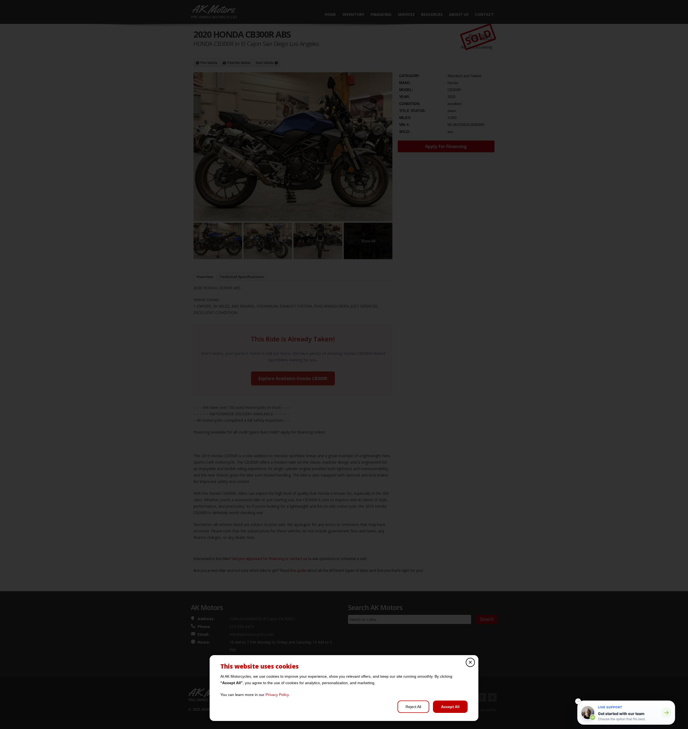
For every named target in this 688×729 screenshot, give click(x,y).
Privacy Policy (277, 694)
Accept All (450, 707)
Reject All (413, 707)
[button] (578, 701)
